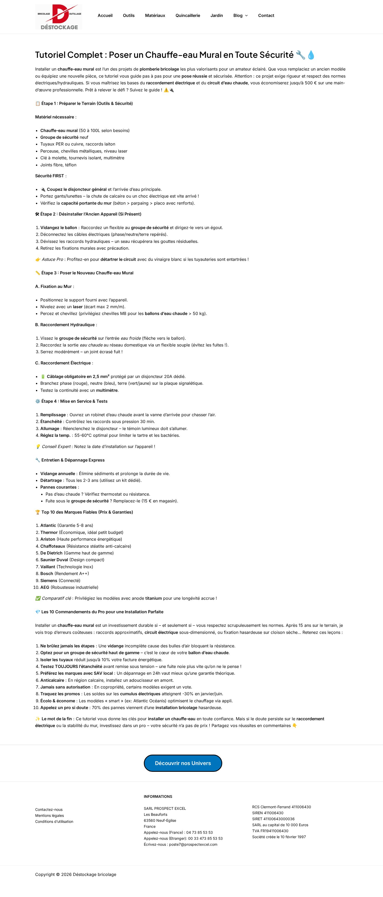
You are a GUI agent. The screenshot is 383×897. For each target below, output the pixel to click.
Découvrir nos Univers (183, 763)
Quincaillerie (188, 15)
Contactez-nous (49, 809)
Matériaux (155, 15)
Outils (129, 15)
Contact (266, 15)
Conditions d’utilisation (54, 821)
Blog (238, 15)
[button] (245, 15)
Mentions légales (49, 815)
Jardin (217, 15)
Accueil (105, 15)
